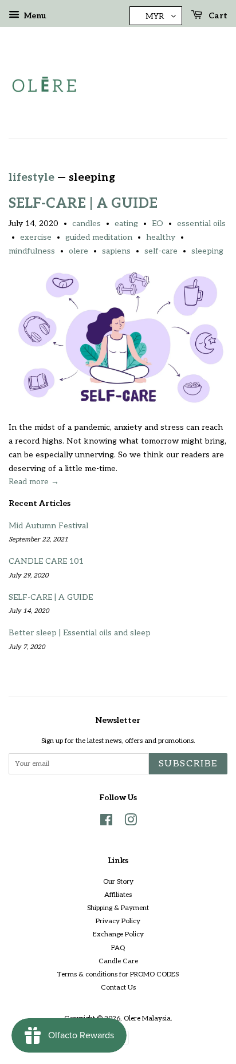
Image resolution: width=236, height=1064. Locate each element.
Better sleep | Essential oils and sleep (80, 633)
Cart (217, 16)
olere (78, 251)
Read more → (34, 481)
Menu (34, 16)
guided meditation (98, 237)
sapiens (116, 251)
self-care (161, 251)
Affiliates (118, 895)
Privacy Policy (118, 921)
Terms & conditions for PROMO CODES (118, 974)
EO (157, 223)
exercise (36, 237)
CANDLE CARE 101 (46, 561)
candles (86, 223)
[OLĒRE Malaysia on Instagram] (130, 822)
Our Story (118, 881)
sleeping (207, 251)
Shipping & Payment (118, 908)
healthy (160, 237)
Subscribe (188, 763)
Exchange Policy (118, 934)
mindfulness (32, 251)
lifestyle (31, 177)
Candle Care (118, 961)
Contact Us (118, 987)
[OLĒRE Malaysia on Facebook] (106, 822)
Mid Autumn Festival (48, 526)
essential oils (201, 223)
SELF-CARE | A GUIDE (83, 203)
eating (126, 223)
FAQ (118, 948)
